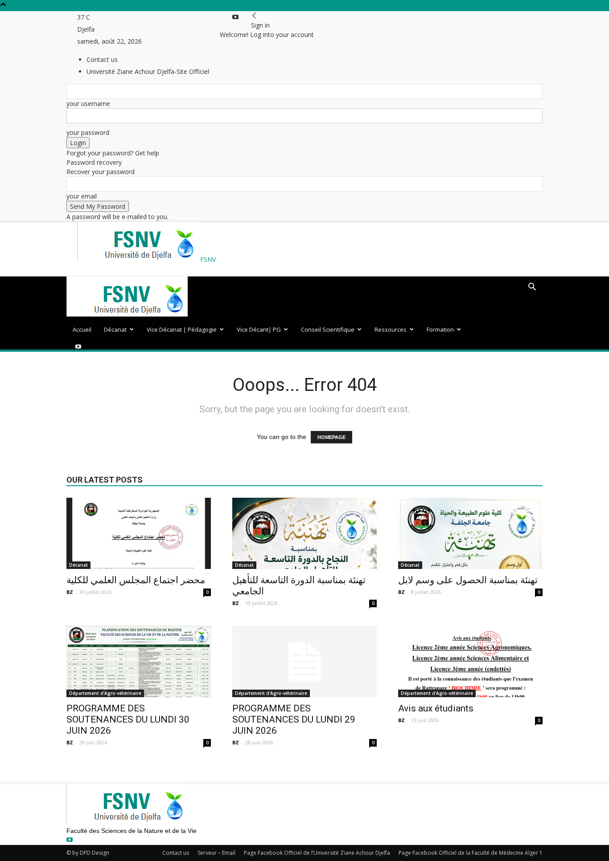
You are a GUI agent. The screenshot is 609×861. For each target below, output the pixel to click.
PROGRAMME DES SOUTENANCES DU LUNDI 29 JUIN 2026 (293, 719)
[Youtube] (235, 17)
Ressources (390, 329)
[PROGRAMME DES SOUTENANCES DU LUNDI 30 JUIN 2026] (138, 661)
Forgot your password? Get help (112, 153)
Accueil (82, 329)
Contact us (175, 853)
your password (87, 132)
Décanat (115, 329)
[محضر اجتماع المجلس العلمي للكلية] (138, 533)
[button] (532, 288)
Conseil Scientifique (327, 329)
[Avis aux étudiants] (470, 661)
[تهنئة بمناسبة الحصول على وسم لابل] (470, 533)
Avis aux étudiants (435, 708)
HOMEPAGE (331, 437)
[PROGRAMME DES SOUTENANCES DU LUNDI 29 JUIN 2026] (304, 661)
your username (88, 103)
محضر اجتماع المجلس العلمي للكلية (135, 580)
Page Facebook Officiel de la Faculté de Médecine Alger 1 (471, 853)
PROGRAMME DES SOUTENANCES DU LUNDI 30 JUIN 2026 (127, 719)
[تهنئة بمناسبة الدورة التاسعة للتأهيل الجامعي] (304, 533)
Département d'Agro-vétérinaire (105, 693)
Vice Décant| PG (259, 329)
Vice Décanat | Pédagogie (182, 329)
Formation (440, 329)
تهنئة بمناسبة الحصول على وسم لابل (468, 580)
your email (81, 196)
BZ (69, 592)
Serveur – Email (216, 853)
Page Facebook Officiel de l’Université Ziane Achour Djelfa (317, 853)
